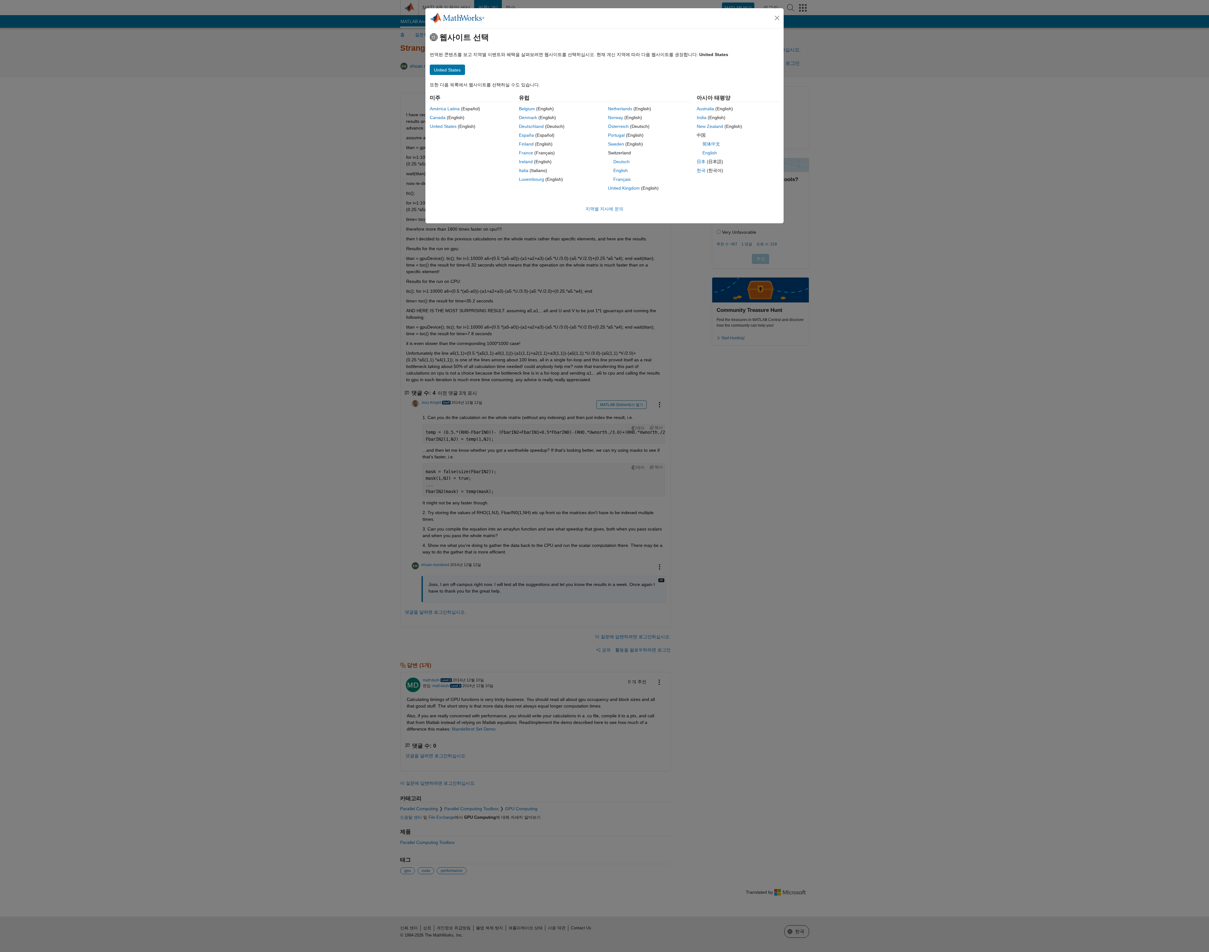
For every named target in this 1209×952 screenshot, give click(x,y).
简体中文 (711, 143)
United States (443, 126)
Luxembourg (531, 179)
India (702, 117)
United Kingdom (624, 188)
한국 (701, 170)
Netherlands (620, 108)
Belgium (527, 108)
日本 (701, 161)
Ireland (526, 161)
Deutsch (621, 161)
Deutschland (531, 126)
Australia (705, 108)
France (526, 152)
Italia (523, 170)
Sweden (616, 143)
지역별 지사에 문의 (604, 208)
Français (622, 179)
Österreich (618, 126)
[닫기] (777, 18)
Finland (526, 143)
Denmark (528, 117)
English (620, 170)
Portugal (616, 135)
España (526, 135)
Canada (438, 117)
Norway (615, 117)
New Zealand (710, 126)
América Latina (445, 108)
